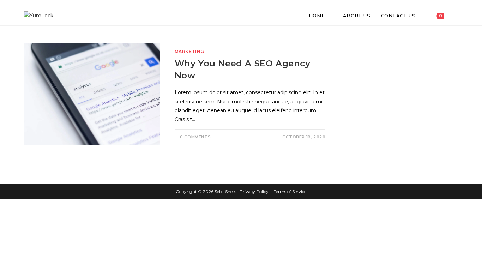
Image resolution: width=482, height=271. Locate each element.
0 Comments (195, 136)
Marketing (189, 51)
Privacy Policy (254, 191)
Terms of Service (290, 191)
